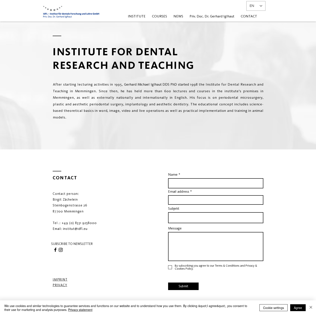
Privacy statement (80, 309)
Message (175, 228)
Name (173, 174)
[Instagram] (60, 249)
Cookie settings (273, 308)
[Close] (310, 308)
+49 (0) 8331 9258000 (79, 223)
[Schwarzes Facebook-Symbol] (55, 249)
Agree (298, 308)
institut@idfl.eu (75, 229)
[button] (72, 244)
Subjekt (173, 208)
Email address (178, 191)
